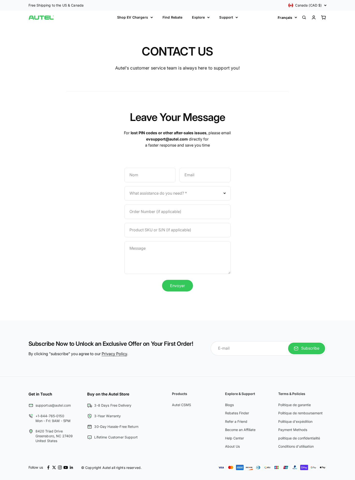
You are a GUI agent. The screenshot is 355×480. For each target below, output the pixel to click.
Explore (198, 17)
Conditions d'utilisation (296, 446)
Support (226, 17)
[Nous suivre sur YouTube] (65, 467)
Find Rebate (173, 17)
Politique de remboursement (300, 413)
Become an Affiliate (240, 430)
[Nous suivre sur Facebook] (48, 467)
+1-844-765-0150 (50, 416)
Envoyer (177, 285)
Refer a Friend (236, 421)
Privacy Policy (114, 353)
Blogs (229, 405)
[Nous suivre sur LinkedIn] (71, 467)
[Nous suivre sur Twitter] (54, 467)
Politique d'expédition (295, 421)
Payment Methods (292, 430)
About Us (232, 446)
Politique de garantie (294, 405)
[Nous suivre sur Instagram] (59, 467)
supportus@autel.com (53, 405)
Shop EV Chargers (132, 17)
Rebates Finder (237, 413)
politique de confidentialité (299, 438)
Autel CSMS (181, 405)
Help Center (234, 438)
